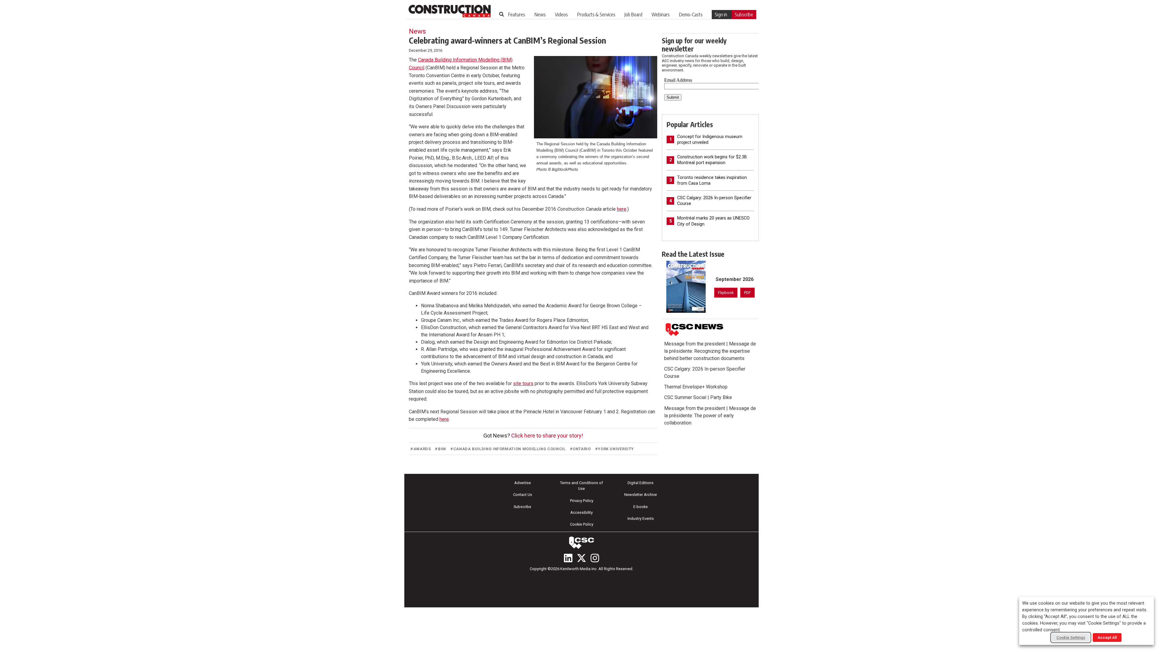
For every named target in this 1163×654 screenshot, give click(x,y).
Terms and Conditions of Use (581, 486)
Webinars (660, 15)
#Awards (420, 449)
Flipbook (726, 292)
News (540, 15)
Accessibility (581, 512)
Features (516, 15)
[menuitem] (516, 14)
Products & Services (596, 15)
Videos (561, 15)
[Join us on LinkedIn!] (568, 558)
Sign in (721, 15)
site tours (523, 383)
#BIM (440, 449)
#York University (614, 449)
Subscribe (744, 15)
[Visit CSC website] (694, 329)
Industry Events (641, 518)
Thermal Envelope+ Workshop (695, 387)
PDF (747, 292)
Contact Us (522, 494)
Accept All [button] (1107, 637)
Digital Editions (641, 483)
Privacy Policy (581, 500)
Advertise (522, 483)
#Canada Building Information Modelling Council (507, 449)
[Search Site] (501, 14)
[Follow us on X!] (581, 558)
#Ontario (580, 449)
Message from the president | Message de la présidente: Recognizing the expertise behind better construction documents (710, 351)
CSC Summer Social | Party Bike (698, 397)
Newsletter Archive (640, 494)
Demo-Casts (691, 15)
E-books (640, 506)
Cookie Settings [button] (1070, 637)
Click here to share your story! (547, 435)
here (621, 209)
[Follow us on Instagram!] (595, 558)
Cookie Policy (581, 524)
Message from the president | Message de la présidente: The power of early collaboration (710, 415)
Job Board (633, 15)
